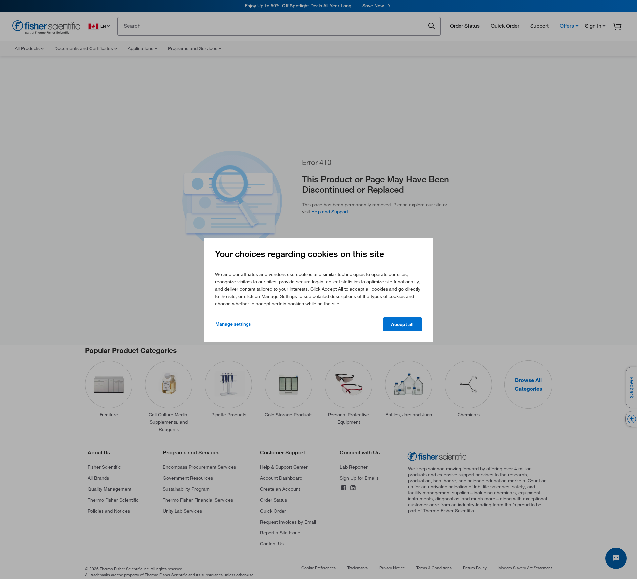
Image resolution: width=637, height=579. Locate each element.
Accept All (402, 324)
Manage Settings (233, 324)
